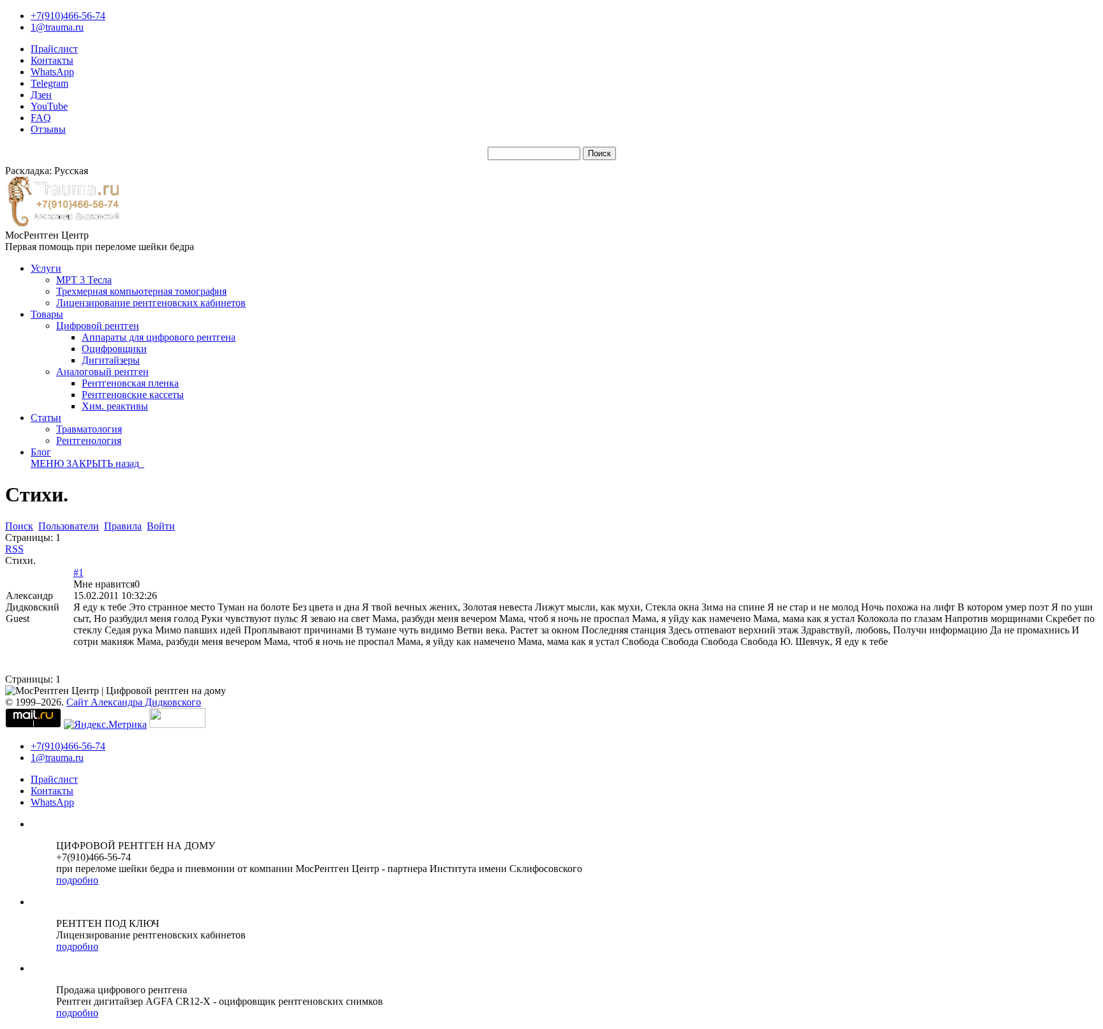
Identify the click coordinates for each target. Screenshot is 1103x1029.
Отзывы (48, 129)
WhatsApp (52, 71)
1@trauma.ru (57, 27)
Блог (41, 452)
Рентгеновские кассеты (133, 394)
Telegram (49, 83)
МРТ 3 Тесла (84, 279)
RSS (14, 549)
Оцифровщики (114, 348)
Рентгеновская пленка (130, 383)
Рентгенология (88, 440)
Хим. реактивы (115, 406)
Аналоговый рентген (102, 371)
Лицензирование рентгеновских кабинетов (151, 302)
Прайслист (54, 48)
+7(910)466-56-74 (68, 15)
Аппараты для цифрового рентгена (159, 337)
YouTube (49, 106)
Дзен (41, 94)
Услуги (46, 268)
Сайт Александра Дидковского (133, 702)
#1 (78, 572)
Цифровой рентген (97, 325)
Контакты (52, 60)
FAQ (41, 117)
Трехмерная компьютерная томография (141, 291)
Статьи (46, 417)
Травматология (89, 429)
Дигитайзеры (111, 360)
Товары (47, 314)
